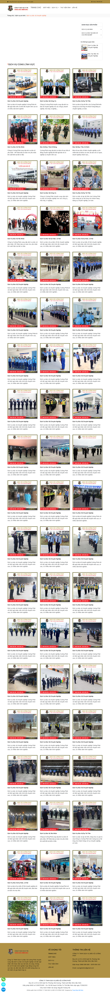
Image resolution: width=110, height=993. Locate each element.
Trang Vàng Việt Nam (77, 990)
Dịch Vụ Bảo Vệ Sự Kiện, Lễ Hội (50, 238)
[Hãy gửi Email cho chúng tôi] (2, 984)
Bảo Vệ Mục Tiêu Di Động (48, 147)
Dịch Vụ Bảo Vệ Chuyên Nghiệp (18, 101)
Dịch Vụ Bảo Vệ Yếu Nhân (16, 147)
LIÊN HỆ (74, 7)
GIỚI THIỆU (46, 7)
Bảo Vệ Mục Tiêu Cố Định (81, 147)
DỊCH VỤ (55, 7)
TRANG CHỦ (36, 8)
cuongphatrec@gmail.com (85, 968)
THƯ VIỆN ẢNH (65, 7)
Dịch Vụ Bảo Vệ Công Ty (48, 101)
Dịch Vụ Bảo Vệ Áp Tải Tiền (82, 101)
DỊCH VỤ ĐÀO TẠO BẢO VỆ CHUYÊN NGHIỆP (90, 34)
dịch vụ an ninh (20, 15)
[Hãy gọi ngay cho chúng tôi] (2, 979)
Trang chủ (10, 15)
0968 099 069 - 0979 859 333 (90, 964)
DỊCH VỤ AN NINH (87, 29)
